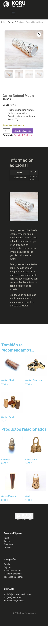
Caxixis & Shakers (16, 22)
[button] (13, 13)
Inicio (3, 22)
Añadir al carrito (22, 131)
